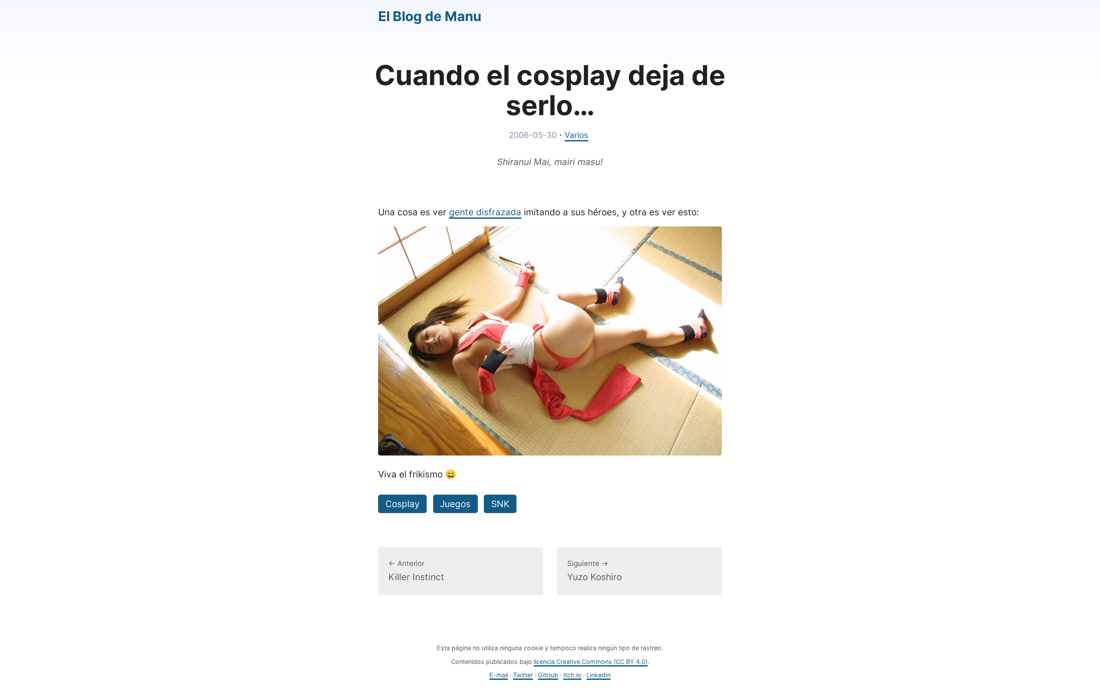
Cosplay (402, 503)
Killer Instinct (416, 570)
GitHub (548, 675)
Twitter (523, 675)
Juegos (455, 503)
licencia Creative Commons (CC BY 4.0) (591, 661)
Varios (576, 135)
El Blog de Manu (429, 16)
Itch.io (572, 675)
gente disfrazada (485, 212)
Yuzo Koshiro (594, 570)
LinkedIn (599, 675)
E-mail (498, 675)
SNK (500, 503)
